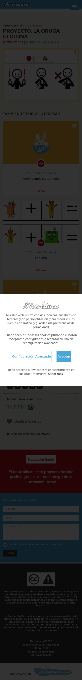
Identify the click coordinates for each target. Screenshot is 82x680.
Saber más (55, 374)
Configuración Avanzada (31, 356)
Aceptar (64, 356)
